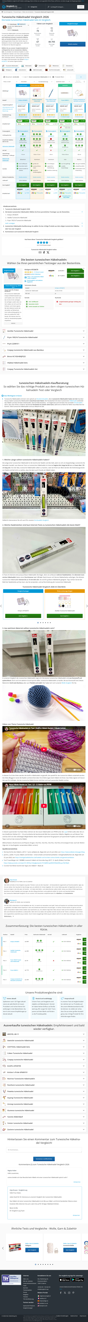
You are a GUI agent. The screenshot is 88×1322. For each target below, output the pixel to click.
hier (61, 1289)
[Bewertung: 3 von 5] (44, 242)
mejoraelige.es (44, 1301)
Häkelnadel (73, 401)
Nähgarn (28, 1245)
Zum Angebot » (23, 185)
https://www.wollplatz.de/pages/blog (73, 852)
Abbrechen (60, 1159)
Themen (25, 1297)
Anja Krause (13, 880)
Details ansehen (72, 44)
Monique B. (13, 900)
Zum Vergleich (32, 1250)
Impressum (83, 1316)
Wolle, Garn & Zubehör (28, 12)
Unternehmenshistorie (29, 1283)
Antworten (77, 1182)
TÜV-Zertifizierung (28, 1299)
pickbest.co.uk (44, 1303)
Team (24, 1285)
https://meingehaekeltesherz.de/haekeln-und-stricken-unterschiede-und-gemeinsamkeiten (44, 857)
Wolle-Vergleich (67, 683)
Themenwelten (27, 1290)
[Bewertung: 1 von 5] (38, 242)
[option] (25, 1247)
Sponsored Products (29, 1306)
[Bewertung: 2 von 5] (41, 242)
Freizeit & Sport (17, 12)
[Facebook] (44, 252)
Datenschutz (74, 1316)
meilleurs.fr (43, 1298)
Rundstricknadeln (42, 399)
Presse (25, 1292)
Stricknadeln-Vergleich (41, 520)
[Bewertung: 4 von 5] (46, 242)
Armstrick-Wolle (68, 1245)
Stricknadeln (78, 403)
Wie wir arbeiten (28, 1281)
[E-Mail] (40, 252)
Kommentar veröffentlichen (44, 1159)
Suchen (81, 7)
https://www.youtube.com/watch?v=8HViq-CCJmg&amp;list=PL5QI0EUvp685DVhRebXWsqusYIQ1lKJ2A (36, 863)
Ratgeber (25, 1294)
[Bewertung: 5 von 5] (49, 242)
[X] (48, 252)
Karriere (25, 1288)
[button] (38, 622)
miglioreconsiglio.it (45, 1296)
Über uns (26, 1279)
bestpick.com (43, 1306)
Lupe (65, 832)
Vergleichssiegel (27, 1308)
